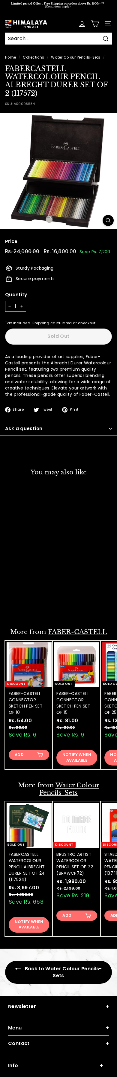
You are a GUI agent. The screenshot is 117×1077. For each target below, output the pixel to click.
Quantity (16, 294)
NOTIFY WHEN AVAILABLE (29, 603)
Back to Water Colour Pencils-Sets (62, 972)
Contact (58, 1043)
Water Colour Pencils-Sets (75, 57)
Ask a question (23, 428)
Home (10, 57)
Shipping (41, 323)
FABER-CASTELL (77, 632)
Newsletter (58, 1006)
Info (55, 1065)
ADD (19, 754)
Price (11, 241)
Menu (58, 1028)
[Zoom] (108, 220)
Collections (33, 57)
